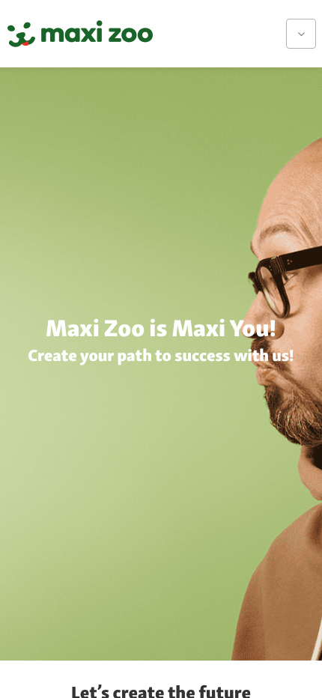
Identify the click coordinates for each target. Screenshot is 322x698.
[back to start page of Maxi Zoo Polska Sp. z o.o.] (80, 33)
